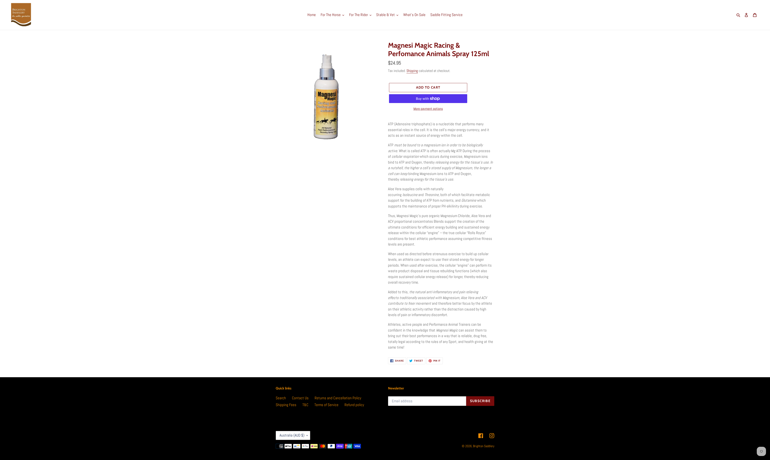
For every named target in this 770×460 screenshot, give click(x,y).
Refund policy (354, 404)
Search (281, 397)
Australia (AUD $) (292, 435)
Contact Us (300, 397)
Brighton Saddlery (483, 446)
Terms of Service (326, 404)
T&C (305, 404)
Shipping (412, 70)
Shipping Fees (286, 404)
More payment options (428, 108)
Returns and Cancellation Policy (338, 397)
